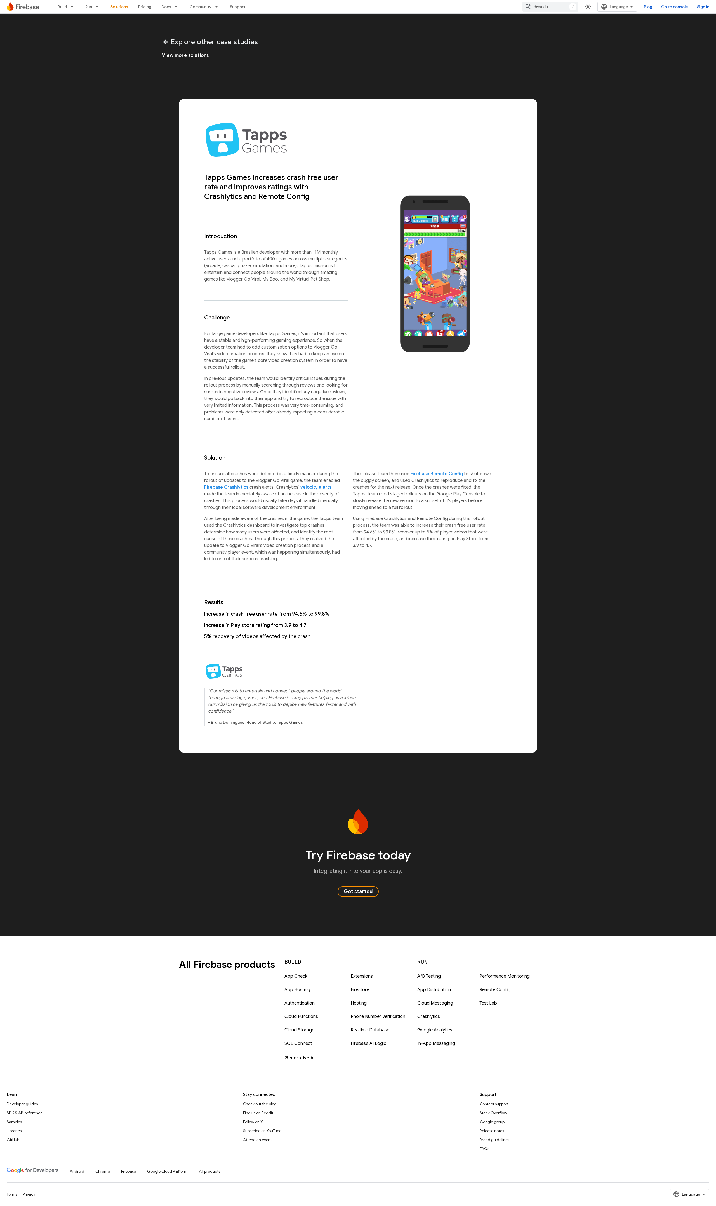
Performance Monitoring (504, 976)
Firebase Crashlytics (226, 487)
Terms (12, 1194)
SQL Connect (298, 1043)
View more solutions (185, 55)
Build (62, 6)
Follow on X (253, 1121)
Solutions (119, 6)
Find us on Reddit (258, 1112)
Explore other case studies (210, 42)
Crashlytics (428, 1016)
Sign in (703, 6)
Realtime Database (370, 1030)
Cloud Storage (299, 1030)
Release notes (492, 1130)
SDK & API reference (25, 1112)
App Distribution (434, 990)
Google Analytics (434, 1030)
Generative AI (299, 1058)
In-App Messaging (436, 1043)
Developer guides (22, 1103)
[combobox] (550, 7)
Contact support (494, 1103)
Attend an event (257, 1139)
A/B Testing (429, 976)
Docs (166, 6)
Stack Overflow (493, 1112)
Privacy (29, 1194)
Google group (492, 1121)
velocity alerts (315, 487)
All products (209, 1171)
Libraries (14, 1130)
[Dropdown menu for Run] (98, 6)
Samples (14, 1121)
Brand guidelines (494, 1139)
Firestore (360, 990)
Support (237, 6)
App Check (295, 976)
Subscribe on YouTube (262, 1130)
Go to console (674, 6)
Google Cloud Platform (167, 1171)
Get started (358, 891)
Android (77, 1171)
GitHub (13, 1139)
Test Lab (488, 1003)
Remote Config (494, 990)
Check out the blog (260, 1103)
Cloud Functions (301, 1016)
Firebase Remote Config (437, 474)
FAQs (484, 1148)
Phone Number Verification (378, 1016)
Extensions (362, 976)
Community (200, 6)
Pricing (144, 6)
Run (88, 6)
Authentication (299, 1003)
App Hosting (297, 990)
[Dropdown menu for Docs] (178, 6)
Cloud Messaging (435, 1003)
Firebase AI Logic (368, 1043)
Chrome (102, 1171)
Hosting (359, 1003)
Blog (648, 6)
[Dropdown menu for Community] (218, 6)
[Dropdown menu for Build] (73, 6)
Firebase (128, 1171)
